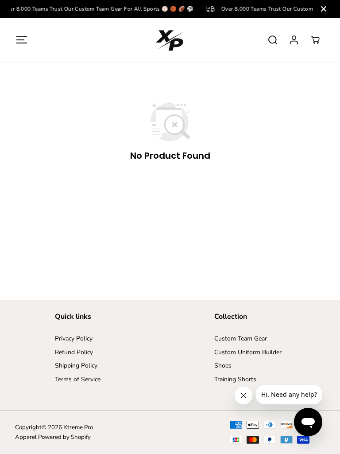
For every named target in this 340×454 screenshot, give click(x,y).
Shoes (223, 365)
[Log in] (294, 40)
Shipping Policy (76, 365)
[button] (21, 40)
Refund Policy (74, 352)
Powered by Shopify (64, 437)
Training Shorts (235, 379)
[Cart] (315, 40)
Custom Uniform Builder (248, 352)
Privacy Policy (74, 338)
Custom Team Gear (240, 338)
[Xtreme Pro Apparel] (170, 40)
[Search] (272, 40)
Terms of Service (77, 379)
